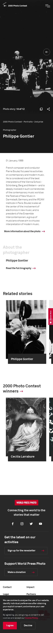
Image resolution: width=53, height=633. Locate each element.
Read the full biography (18, 268)
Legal (6, 594)
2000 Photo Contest (17, 6)
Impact (30, 587)
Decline (28, 625)
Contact (7, 587)
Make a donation (17, 572)
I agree (10, 625)
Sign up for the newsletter (21, 550)
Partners (31, 594)
